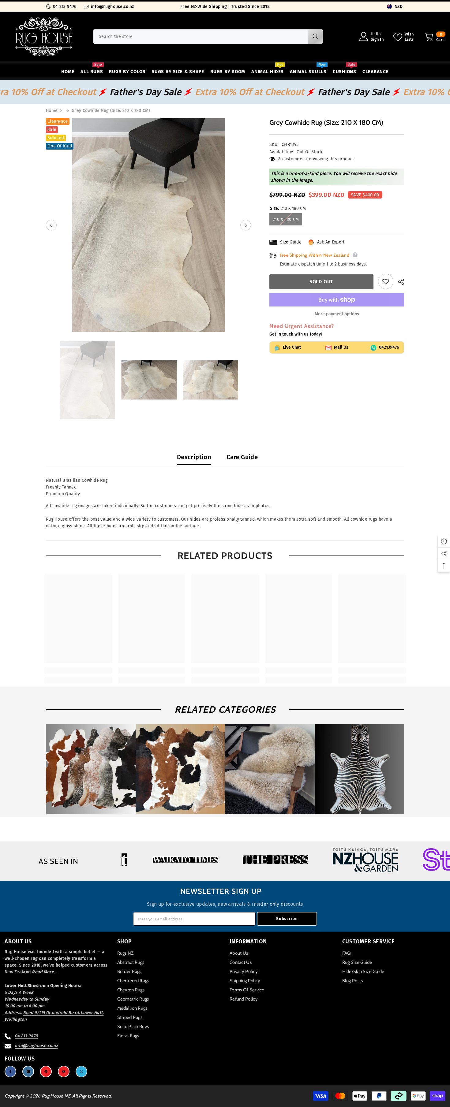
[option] (148, 225)
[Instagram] (28, 1071)
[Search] (208, 36)
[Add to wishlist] (385, 281)
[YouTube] (63, 1071)
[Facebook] (10, 1071)
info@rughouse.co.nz (112, 6)
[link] (78, 670)
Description (194, 457)
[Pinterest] (46, 1071)
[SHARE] (398, 281)
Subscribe (287, 918)
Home (52, 110)
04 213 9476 (65, 6)
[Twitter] (81, 1071)
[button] (51, 225)
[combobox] (200, 36)
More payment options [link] (337, 314)
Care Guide (242, 457)
